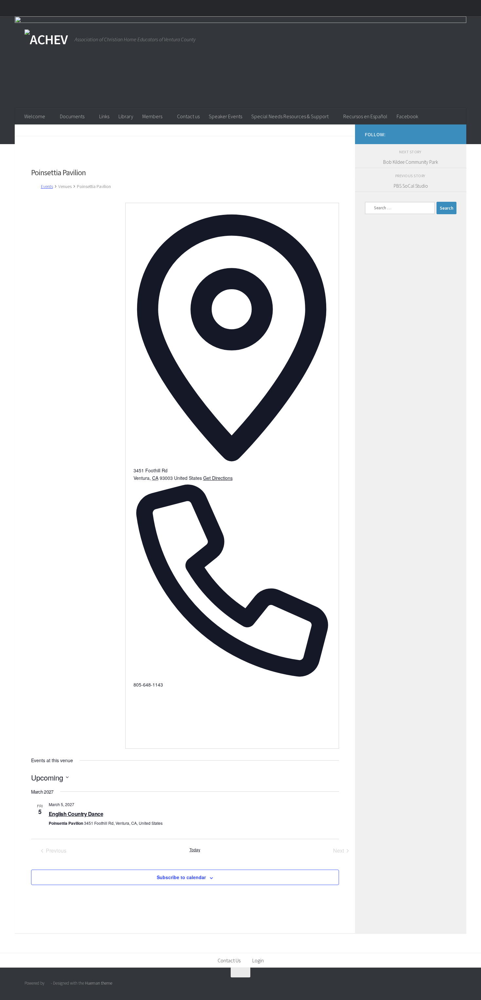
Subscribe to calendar (181, 877)
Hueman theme (98, 983)
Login (258, 960)
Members (152, 116)
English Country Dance (76, 814)
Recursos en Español (365, 116)
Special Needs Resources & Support (290, 116)
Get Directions (218, 478)
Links (104, 116)
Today (194, 849)
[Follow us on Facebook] (442, 134)
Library (125, 116)
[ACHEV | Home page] (46, 39)
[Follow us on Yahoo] (452, 134)
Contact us (188, 116)
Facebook (407, 116)
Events (47, 186)
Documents (72, 116)
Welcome (34, 116)
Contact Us (229, 960)
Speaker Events (225, 116)
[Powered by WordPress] (47, 983)
